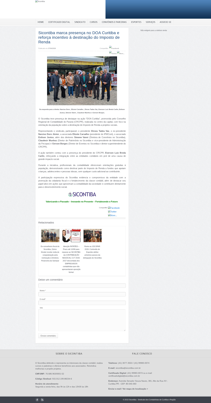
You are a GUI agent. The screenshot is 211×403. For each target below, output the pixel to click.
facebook (37, 400)
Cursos (93, 22)
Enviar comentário (48, 336)
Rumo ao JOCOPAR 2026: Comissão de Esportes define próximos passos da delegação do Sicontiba (92, 252)
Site (41, 308)
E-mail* (43, 299)
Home (41, 22)
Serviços (150, 22)
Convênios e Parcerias (114, 22)
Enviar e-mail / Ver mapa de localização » (128, 389)
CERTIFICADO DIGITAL (59, 22)
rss (42, 400)
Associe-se (165, 22)
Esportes (136, 22)
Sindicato (79, 22)
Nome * (43, 291)
